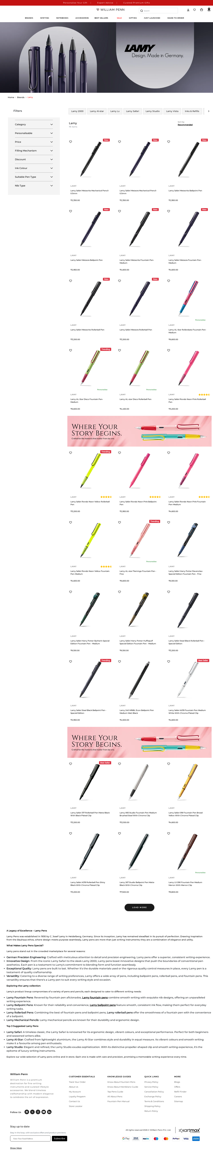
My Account (75, 1091)
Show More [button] (16, 1148)
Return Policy (151, 1111)
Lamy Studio (153, 111)
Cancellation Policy (154, 1091)
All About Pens (114, 1096)
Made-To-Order (175, 18)
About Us (73, 1087)
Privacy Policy (151, 1082)
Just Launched (152, 18)
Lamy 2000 (77, 111)
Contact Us (74, 1101)
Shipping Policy (152, 1106)
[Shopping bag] (201, 10)
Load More (139, 907)
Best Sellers (101, 18)
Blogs (177, 1082)
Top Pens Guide (115, 1091)
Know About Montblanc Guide (122, 1087)
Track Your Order (77, 1082)
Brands (20, 97)
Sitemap (178, 1101)
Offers (177, 1087)
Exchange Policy (152, 1096)
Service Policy (151, 1087)
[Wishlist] (194, 10)
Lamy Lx (115, 111)
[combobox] (158, 10)
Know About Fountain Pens (121, 1082)
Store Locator (75, 1106)
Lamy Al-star (97, 111)
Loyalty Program (77, 1096)
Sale (119, 18)
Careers (178, 1096)
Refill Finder (180, 1091)
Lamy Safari (132, 111)
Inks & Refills (192, 111)
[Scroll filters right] (209, 111)
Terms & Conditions (154, 1101)
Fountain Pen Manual (118, 1101)
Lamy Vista (172, 111)
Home (11, 97)
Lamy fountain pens (95, 997)
